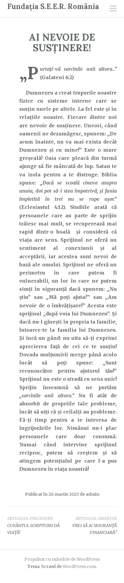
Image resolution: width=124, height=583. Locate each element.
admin (92, 494)
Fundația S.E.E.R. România (53, 6)
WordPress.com (79, 566)
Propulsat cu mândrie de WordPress (62, 559)
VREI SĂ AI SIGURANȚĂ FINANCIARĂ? (94, 525)
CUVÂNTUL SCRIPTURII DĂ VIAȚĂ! (33, 525)
